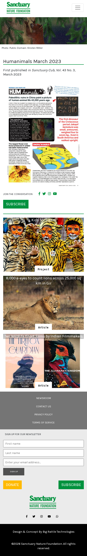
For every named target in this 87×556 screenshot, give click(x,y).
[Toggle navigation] (78, 7)
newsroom (43, 398)
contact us (43, 406)
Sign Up (14, 471)
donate (12, 484)
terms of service (43, 422)
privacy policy (43, 414)
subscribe (16, 204)
